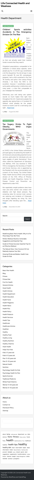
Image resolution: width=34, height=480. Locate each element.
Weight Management (21, 456)
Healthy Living (7, 338)
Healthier (6, 329)
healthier (5, 444)
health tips (12, 444)
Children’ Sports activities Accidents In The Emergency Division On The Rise (17, 32)
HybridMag (22, 477)
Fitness (5, 276)
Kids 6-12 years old (9, 355)
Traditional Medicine (9, 379)
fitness (16, 437)
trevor (4, 456)
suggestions (6, 454)
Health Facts (7, 300)
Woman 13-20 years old (10, 385)
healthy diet (7, 447)
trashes (28, 454)
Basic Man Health (8, 270)
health (9, 440)
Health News (7, 306)
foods (28, 437)
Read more (10, 108)
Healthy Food (7, 335)
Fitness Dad (6, 279)
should (18, 452)
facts (10, 437)
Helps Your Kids (8, 349)
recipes (10, 452)
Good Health (7, 288)
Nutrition (5, 367)
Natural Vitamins (17, 450)
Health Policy (7, 311)
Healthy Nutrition (8, 341)
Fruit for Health (8, 282)
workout (10, 458)
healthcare (28, 440)
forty (4, 440)
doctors (5, 437)
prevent (5, 452)
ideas (28, 447)
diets (28, 434)
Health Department (8, 26)
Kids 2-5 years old (8, 352)
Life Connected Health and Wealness (15, 5)
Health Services (8, 317)
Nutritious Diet (24, 450)
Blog (4, 273)
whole (27, 456)
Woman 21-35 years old (10, 388)
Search (5, 216)
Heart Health (7, 347)
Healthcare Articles (9, 326)
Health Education (8, 297)
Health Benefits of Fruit (19, 440)
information (6, 450)
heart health (19, 447)
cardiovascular (14, 434)
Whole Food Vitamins (10, 382)
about (4, 434)
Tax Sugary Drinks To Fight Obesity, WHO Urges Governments (17, 126)
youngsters (16, 458)
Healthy (5, 332)
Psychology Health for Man (11, 373)
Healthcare (6, 323)
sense (14, 452)
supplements (13, 454)
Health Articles (7, 291)
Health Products (8, 314)
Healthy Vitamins (8, 344)
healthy (22, 444)
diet (26, 434)
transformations (21, 454)
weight (14, 456)
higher (24, 447)
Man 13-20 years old (9, 358)
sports (22, 452)
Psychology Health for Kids (11, 370)
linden (11, 450)
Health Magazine (8, 303)
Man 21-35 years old (9, 361)
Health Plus (6, 308)
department (21, 434)
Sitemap (5, 410)
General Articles (8, 285)
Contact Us (6, 405)
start (26, 452)
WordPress (12, 477)
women (5, 458)
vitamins (9, 456)
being (8, 434)
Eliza (5, 111)
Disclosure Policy (8, 408)
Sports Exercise (8, 376)
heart (13, 447)
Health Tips (6, 320)
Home (5, 402)
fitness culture (23, 437)
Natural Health (7, 364)
